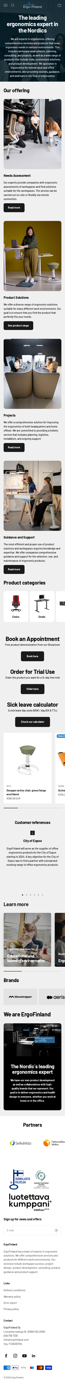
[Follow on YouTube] (24, 1355)
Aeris (8, 786)
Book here (32, 656)
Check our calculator (32, 721)
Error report (10, 1302)
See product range (18, 325)
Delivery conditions (14, 1290)
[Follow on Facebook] (6, 1355)
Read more (14, 207)
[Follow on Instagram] (15, 1355)
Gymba (61, 786)
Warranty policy (12, 1296)
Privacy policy (11, 1309)
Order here (33, 688)
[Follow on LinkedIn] (33, 1355)
